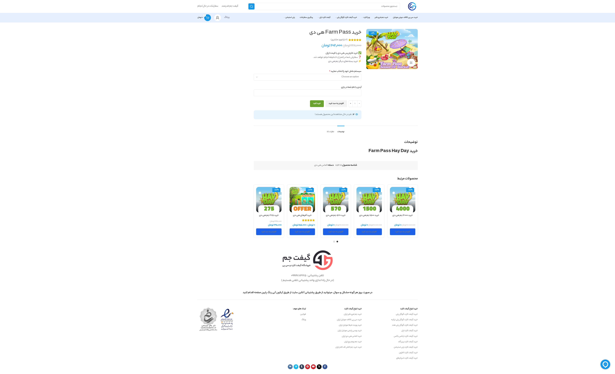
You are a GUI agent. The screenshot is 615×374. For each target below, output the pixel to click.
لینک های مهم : (299, 309)
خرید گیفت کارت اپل (409, 330)
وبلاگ (226, 17)
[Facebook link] (325, 366)
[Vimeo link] (296, 366)
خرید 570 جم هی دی (336, 215)
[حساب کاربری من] (218, 17)
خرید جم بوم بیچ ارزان (353, 341)
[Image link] (307, 260)
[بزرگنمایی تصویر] (411, 63)
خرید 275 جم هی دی (269, 215)
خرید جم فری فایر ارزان (353, 314)
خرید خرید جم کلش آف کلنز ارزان (348, 347)
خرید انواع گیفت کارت (409, 309)
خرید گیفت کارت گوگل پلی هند (405, 325)
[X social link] (319, 366)
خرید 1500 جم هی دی (369, 215)
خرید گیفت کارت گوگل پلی (407, 314)
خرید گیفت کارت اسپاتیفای (407, 358)
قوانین (303, 314)
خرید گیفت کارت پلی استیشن (406, 347)
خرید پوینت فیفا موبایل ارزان (350, 325)
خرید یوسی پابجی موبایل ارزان (350, 330)
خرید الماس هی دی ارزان (352, 336)
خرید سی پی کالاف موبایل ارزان (349, 319)
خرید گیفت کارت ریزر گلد (408, 341)
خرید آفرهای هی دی (302, 215)
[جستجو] (251, 6)
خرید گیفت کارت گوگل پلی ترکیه (404, 319)
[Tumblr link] (301, 366)
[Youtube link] (313, 366)
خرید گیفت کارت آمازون (408, 352)
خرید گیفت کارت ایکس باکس (406, 336)
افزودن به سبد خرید (336, 103)
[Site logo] (412, 6)
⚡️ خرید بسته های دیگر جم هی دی (344, 61)
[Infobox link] (307, 293)
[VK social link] (290, 366)
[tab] (340, 130)
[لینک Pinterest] (307, 366)
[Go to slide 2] (334, 241)
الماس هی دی (320, 165)
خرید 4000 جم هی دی (402, 215)
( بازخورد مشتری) (339, 40)
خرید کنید (317, 103)
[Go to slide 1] (337, 241)
